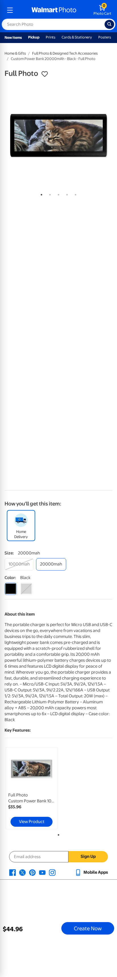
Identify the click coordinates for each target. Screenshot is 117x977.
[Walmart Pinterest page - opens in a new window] (32, 872)
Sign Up (88, 856)
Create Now (88, 928)
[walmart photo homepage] (54, 10)
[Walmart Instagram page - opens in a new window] (52, 872)
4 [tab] (66, 193)
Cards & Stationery (77, 37)
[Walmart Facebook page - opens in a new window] (12, 872)
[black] (11, 589)
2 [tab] (49, 193)
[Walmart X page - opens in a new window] (22, 872)
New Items (13, 37)
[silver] (26, 589)
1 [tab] (40, 193)
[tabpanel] (58, 135)
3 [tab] (57, 193)
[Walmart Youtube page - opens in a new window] (42, 872)
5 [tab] (74, 193)
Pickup (33, 37)
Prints (50, 37)
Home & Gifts (15, 53)
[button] (44, 74)
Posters (104, 37)
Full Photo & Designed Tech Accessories (65, 53)
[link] (31, 788)
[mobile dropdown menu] (10, 10)
